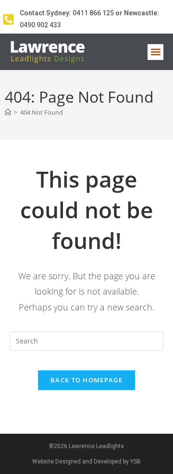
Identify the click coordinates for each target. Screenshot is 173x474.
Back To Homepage (86, 380)
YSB (135, 461)
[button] (155, 52)
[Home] (8, 112)
